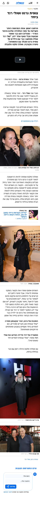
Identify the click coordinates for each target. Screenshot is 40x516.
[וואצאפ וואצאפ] (8, 3)
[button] (30, 3)
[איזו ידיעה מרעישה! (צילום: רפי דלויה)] (20, 390)
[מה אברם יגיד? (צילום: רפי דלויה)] (20, 441)
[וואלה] (20, 3)
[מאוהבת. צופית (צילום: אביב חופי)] (20, 256)
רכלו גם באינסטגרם (29, 121)
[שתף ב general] (3, 3)
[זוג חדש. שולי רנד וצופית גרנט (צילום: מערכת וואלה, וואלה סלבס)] (20, 149)
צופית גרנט (34, 459)
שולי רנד (27, 459)
